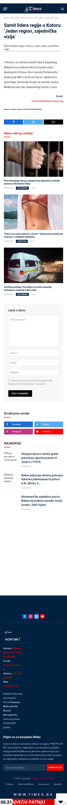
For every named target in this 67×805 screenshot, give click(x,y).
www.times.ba (10, 686)
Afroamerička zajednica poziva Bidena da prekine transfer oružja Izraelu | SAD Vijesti (41, 500)
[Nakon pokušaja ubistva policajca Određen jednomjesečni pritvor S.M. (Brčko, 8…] (11, 478)
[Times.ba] (33, 9)
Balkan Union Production (42, 778)
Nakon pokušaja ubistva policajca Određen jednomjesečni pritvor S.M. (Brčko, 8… (42, 479)
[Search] (62, 8)
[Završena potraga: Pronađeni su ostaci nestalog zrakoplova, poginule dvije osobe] (33, 265)
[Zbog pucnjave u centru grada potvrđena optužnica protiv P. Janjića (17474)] (11, 457)
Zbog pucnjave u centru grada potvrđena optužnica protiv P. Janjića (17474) (39, 457)
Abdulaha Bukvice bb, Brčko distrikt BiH (12, 652)
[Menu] (5, 8)
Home (6, 17)
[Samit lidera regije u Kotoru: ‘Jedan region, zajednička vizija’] (33, 49)
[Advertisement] (33, 551)
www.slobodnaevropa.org (47, 101)
